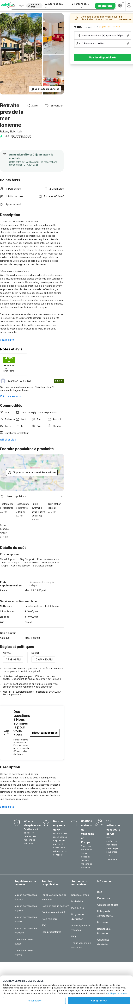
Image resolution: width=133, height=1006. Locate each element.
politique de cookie (117, 993)
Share (34, 105)
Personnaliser (34, 1000)
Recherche (105, 5)
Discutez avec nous (45, 732)
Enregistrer (57, 105)
